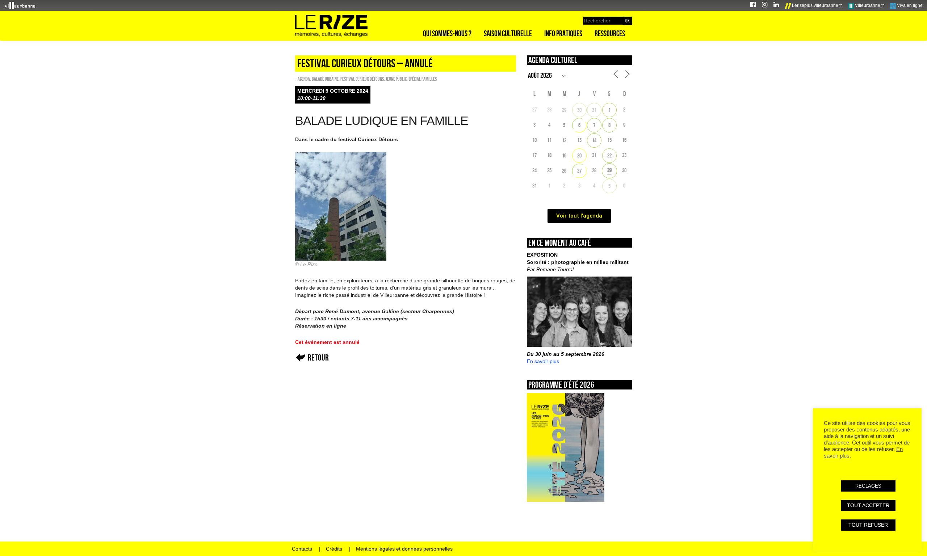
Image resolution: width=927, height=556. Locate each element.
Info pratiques (563, 33)
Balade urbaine (325, 79)
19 (564, 155)
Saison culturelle (508, 33)
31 (594, 110)
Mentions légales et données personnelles (404, 549)
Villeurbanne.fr (869, 5)
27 (579, 171)
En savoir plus (543, 361)
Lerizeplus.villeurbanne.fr (816, 5)
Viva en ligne (909, 5)
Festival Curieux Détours (362, 79)
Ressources (610, 33)
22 (609, 155)
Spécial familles (422, 79)
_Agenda (302, 79)
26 (564, 171)
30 (579, 110)
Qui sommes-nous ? (447, 33)
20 (579, 155)
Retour (318, 357)
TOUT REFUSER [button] (868, 525)
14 (594, 140)
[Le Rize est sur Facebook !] (753, 5)
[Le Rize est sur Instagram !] (764, 5)
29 (564, 110)
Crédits (334, 549)
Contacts (302, 549)
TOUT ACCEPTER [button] (868, 505)
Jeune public (396, 79)
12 (564, 140)
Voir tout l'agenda (579, 215)
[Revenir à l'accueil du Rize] (331, 26)
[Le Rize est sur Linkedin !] (776, 5)
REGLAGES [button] (868, 486)
